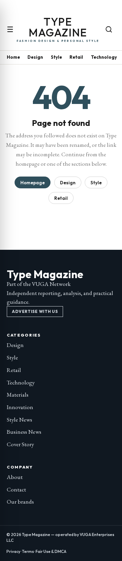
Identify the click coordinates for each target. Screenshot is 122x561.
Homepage (32, 182)
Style (56, 57)
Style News (19, 419)
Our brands (20, 501)
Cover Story (20, 444)
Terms (28, 551)
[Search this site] (108, 29)
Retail (76, 57)
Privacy (13, 551)
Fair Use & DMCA (51, 551)
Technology (104, 57)
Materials (17, 394)
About (15, 477)
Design (35, 57)
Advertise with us (35, 311)
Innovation (20, 407)
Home (13, 57)
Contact (16, 489)
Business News (24, 431)
